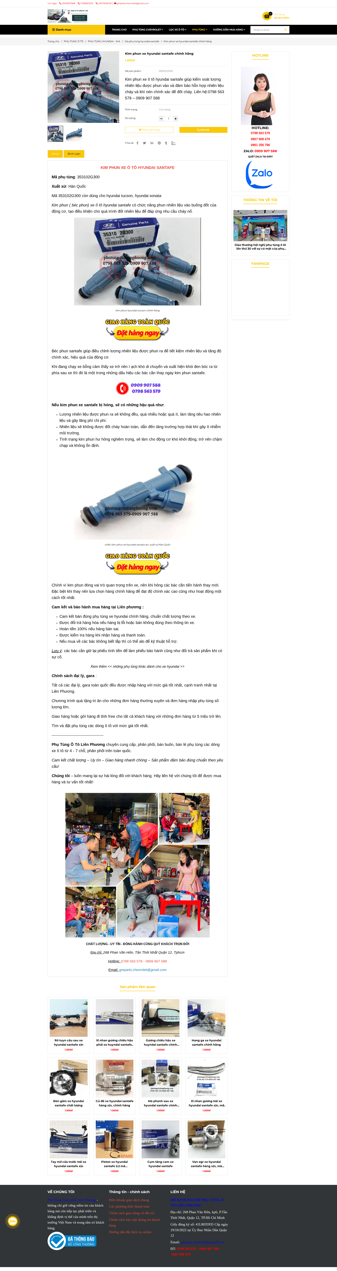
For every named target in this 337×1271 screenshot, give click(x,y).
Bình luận (74, 153)
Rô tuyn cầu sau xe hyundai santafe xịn (68, 1042)
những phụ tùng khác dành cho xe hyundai (146, 667)
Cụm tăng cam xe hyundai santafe (160, 1164)
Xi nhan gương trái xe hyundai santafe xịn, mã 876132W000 (206, 1103)
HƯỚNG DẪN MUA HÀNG (228, 29)
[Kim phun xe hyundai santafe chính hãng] (68, 16)
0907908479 (105, 3)
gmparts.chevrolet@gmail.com (133, 3)
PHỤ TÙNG (199, 29)
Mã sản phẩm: (133, 71)
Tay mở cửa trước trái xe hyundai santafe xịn (68, 1164)
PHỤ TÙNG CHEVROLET (146, 29)
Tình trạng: (131, 109)
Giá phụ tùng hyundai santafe (142, 41)
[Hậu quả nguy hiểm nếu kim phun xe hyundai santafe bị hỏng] (83, 87)
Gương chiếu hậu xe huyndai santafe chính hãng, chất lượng (160, 1043)
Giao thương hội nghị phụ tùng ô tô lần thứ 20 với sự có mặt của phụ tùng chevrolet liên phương (260, 246)
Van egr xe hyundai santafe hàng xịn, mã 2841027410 (206, 1164)
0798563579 (87, 3)
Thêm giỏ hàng (150, 129)
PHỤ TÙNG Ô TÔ (73, 41)
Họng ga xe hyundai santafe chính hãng (206, 1042)
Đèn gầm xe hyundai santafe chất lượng (68, 1103)
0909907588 (69, 3)
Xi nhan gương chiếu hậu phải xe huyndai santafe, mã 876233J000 (114, 1043)
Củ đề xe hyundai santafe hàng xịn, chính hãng (114, 1103)
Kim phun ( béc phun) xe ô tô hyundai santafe (91, 205)
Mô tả (55, 153)
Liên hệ (204, 129)
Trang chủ (53, 41)
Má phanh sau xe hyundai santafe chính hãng (160, 1103)
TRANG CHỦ (119, 29)
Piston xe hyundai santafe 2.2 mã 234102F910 (114, 1164)
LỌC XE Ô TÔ (177, 29)
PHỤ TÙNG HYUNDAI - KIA (104, 41)
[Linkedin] (152, 143)
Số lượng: (131, 118)
